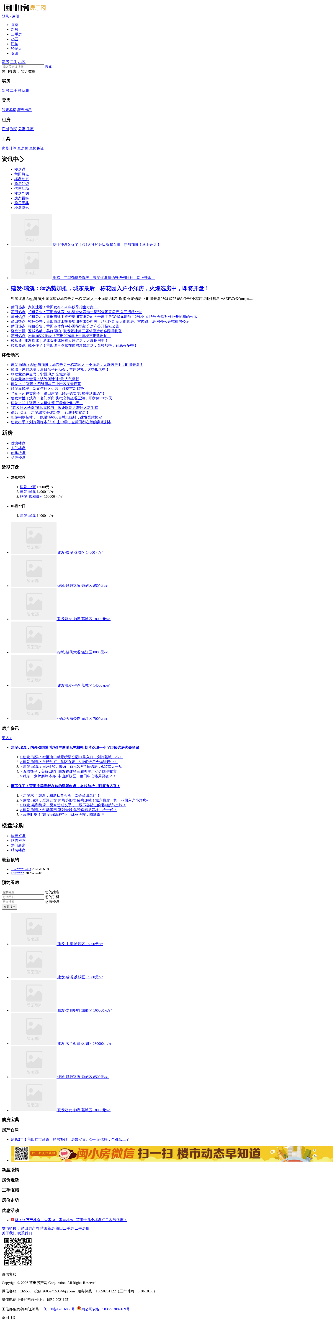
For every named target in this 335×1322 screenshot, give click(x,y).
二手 (13, 62)
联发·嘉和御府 (31, 496)
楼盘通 (19, 169)
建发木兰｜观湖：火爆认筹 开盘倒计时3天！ (47, 403)
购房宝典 (21, 203)
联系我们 (24, 1233)
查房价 (22, 148)
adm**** (17, 873)
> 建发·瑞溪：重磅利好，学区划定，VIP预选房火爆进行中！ (69, 762)
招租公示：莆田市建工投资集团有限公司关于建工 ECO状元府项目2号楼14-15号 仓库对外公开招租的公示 (112, 317)
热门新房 (18, 845)
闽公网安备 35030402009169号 (105, 1309)
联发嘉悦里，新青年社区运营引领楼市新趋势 (47, 389)
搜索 (48, 67)
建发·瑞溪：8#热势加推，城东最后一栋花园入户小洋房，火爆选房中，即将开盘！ (110, 288)
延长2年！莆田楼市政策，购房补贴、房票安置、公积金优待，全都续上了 (70, 1139)
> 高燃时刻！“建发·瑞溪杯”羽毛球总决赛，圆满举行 (62, 815)
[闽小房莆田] (24, 12)
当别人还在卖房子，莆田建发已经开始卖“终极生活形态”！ (58, 393)
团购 (14, 44)
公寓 (22, 129)
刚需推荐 (18, 840)
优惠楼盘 (18, 443)
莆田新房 (47, 1228)
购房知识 (21, 184)
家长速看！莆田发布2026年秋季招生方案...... (63, 307)
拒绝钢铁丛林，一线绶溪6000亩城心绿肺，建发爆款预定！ (58, 417)
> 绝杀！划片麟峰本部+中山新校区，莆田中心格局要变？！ (68, 776)
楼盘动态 (21, 179)
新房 (14, 29)
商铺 (5, 129)
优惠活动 (21, 188)
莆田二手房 (65, 1228)
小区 (14, 39)
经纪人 (16, 49)
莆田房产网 (30, 1228)
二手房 (16, 34)
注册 (15, 16)
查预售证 (36, 148)
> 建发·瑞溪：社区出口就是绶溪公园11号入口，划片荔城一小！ (71, 757)
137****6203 (21, 869)
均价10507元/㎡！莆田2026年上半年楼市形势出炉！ (69, 336)
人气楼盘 (18, 448)
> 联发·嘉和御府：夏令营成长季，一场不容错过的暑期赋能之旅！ (73, 805)
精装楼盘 (18, 850)
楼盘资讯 (21, 208)
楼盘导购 (21, 193)
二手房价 (82, 1228)
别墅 (13, 129)
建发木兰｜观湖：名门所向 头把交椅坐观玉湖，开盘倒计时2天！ (63, 398)
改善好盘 (18, 836)
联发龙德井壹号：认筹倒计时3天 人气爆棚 (45, 379)
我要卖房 (9, 110)
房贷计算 (9, 148)
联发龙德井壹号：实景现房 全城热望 (40, 374)
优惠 (25, 90)
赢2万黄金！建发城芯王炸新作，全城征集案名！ (50, 412)
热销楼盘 (18, 453)
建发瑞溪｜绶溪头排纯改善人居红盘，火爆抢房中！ (66, 341)
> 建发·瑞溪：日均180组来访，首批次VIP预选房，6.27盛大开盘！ (73, 767)
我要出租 (24, 110)
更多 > (7, 738)
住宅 (30, 129)
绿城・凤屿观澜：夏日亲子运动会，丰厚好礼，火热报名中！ (60, 369)
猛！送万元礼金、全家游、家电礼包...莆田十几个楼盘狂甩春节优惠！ (71, 1220)
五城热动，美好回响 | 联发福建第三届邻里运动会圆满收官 (75, 331)
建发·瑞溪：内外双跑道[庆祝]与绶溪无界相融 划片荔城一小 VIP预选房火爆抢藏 (75, 747)
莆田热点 (21, 174)
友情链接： (11, 1228)
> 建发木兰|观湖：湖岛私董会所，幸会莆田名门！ (60, 795)
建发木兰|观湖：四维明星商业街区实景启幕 (46, 384)
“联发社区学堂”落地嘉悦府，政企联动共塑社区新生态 (54, 408)
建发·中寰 (28, 487)
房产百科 (21, 198)
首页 (14, 25)
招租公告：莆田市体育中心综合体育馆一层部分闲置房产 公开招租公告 (85, 312)
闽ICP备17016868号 (59, 1309)
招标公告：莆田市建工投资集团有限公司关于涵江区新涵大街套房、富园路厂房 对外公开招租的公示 (108, 321)
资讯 (14, 53)
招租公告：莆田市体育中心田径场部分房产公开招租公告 (73, 326)
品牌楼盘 (18, 457)
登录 (5, 16)
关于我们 (9, 1233)
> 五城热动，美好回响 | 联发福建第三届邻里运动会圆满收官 (68, 771)
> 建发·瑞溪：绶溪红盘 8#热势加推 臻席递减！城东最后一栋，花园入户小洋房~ (84, 800)
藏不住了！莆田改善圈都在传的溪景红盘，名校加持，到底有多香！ (82, 345)
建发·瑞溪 (28, 492)
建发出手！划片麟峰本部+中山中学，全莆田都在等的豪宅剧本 (61, 422)
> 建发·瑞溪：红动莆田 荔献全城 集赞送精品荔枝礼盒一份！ (68, 810)
